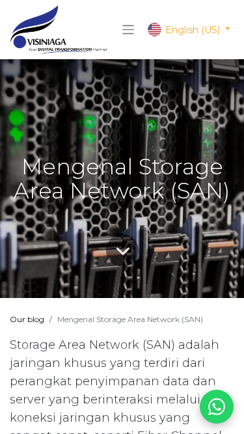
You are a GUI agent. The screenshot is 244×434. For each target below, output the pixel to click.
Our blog (27, 319)
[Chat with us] (217, 407)
